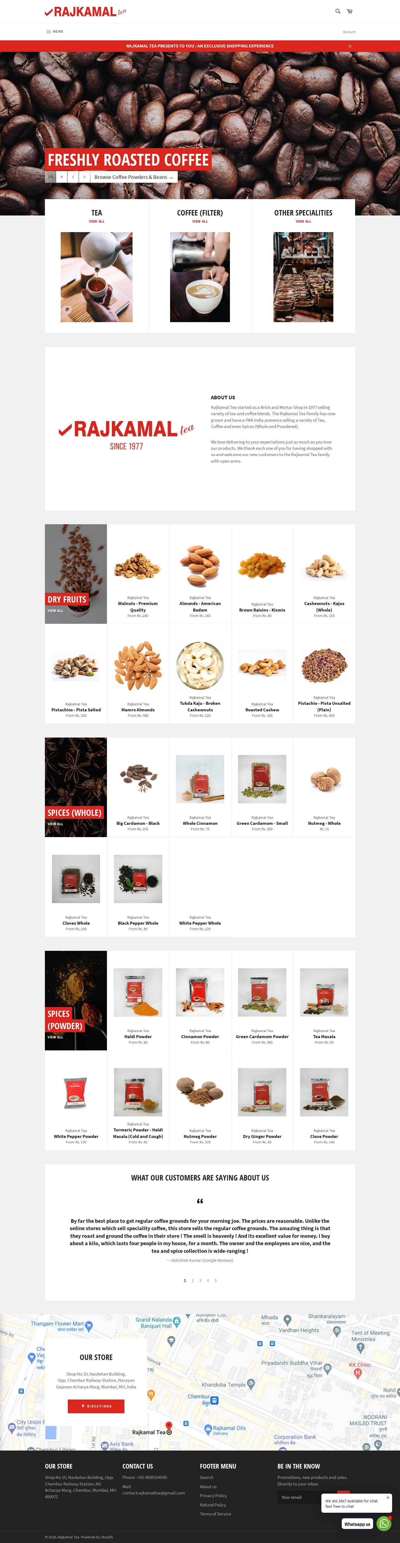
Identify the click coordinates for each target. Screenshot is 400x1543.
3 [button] (200, 1280)
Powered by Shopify (97, 1537)
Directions (99, 1406)
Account (349, 31)
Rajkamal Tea (68, 1537)
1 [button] (185, 1280)
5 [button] (215, 1280)
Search (206, 1477)
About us (208, 1487)
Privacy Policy (213, 1496)
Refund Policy (213, 1505)
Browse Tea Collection (122, 176)
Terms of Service (215, 1514)
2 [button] (193, 1280)
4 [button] (208, 1280)
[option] (200, 133)
